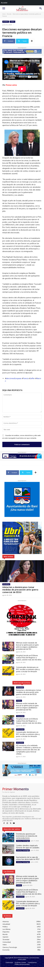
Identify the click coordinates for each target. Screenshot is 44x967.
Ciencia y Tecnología (23, 841)
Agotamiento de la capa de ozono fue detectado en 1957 (27, 858)
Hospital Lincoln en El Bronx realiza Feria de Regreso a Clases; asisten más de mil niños (28, 657)
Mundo (9, 14)
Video (12, 21)
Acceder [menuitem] (4, 3)
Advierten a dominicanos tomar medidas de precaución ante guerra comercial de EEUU (20, 589)
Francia (26, 378)
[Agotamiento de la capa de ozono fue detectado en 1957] (8, 861)
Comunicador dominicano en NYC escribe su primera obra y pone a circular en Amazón (28, 669)
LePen (32, 378)
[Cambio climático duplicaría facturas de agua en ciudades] (8, 849)
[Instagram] (7, 823)
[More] (31, 41)
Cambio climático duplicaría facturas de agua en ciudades (27, 846)
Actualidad (6, 584)
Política (5, 649)
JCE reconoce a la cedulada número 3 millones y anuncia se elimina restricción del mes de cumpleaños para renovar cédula (28, 749)
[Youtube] (13, 823)
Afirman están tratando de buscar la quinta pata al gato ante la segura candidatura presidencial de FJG (27, 646)
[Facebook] (4, 823)
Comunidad (6, 662)
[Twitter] (10, 823)
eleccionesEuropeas (13, 378)
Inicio (4, 14)
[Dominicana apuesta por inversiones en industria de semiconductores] (8, 837)
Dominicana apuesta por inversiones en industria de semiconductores (26, 836)
